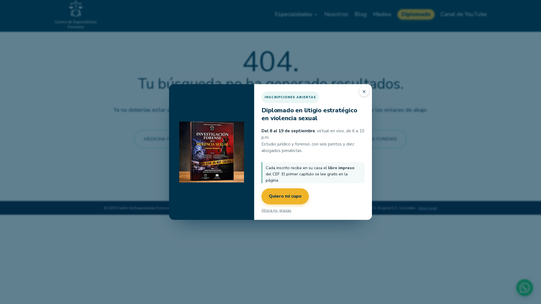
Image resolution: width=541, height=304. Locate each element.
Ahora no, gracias (276, 210)
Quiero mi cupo (285, 196)
